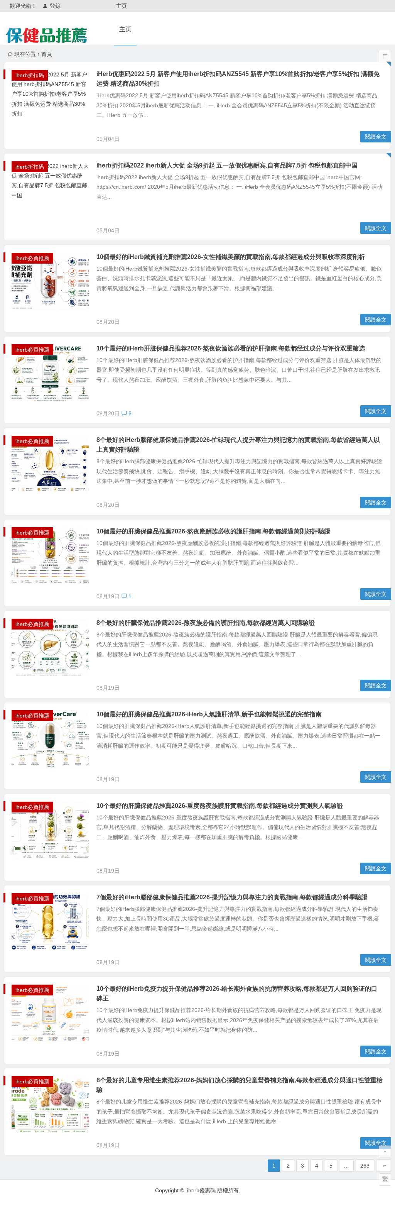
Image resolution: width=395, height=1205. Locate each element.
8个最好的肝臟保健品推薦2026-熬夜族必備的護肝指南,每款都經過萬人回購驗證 (205, 622)
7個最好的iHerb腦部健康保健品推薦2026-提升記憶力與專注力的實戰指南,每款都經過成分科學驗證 (232, 897)
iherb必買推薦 (32, 258)
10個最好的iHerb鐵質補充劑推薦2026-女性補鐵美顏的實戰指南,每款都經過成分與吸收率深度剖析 (230, 257)
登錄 (55, 6)
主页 (121, 6)
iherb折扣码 (29, 75)
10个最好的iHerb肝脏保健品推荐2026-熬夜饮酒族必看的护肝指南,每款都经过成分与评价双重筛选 (230, 348)
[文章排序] (385, 56)
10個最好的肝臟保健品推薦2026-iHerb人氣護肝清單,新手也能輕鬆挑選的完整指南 (209, 714)
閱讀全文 (376, 137)
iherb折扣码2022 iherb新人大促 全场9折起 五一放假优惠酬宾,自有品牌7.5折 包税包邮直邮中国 (227, 165)
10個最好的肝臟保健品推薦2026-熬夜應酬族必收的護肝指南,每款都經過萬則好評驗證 (213, 531)
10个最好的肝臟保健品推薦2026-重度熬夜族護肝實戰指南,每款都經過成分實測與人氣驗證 (219, 805)
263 (365, 1166)
